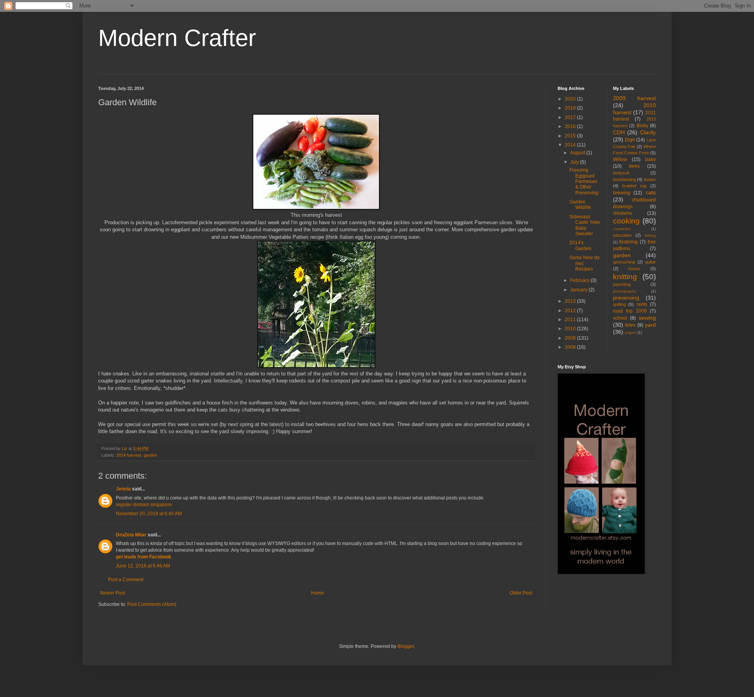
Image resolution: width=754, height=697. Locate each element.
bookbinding (624, 179)
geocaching (624, 262)
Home (317, 593)
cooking (626, 221)
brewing (621, 193)
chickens (622, 213)
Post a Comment (125, 579)
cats (651, 192)
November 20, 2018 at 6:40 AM (149, 513)
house (634, 268)
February (580, 280)
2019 (571, 108)
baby (650, 159)
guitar (650, 262)
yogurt (630, 332)
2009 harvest (634, 98)
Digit (630, 140)
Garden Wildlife (580, 204)
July (575, 162)
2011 (571, 319)
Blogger (405, 646)
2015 (571, 136)
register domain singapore (144, 504)
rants (642, 304)
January (579, 290)
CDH (619, 132)
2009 (571, 338)
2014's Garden (580, 245)
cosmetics (622, 229)
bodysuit (621, 172)
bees (634, 166)
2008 (571, 347)
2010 (571, 328)
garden (150, 455)
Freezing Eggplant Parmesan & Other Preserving (583, 181)
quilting (619, 304)
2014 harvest (128, 455)
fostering (628, 242)
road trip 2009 (630, 311)
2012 (571, 310)
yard (650, 325)
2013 (571, 301)
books (650, 179)
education (622, 235)
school (620, 318)
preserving (626, 298)
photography (624, 291)
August (578, 152)
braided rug (634, 185)
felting (650, 235)
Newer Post (112, 593)
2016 (571, 126)
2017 (571, 117)
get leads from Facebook (143, 557)
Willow (620, 159)
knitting (625, 277)
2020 (571, 99)
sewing (647, 318)
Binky (642, 125)
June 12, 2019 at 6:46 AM (143, 566)
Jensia (123, 489)
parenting (622, 284)
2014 (571, 145)
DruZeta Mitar (131, 535)
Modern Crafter (177, 38)
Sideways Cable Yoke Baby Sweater (584, 225)
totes (630, 325)
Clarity (648, 132)
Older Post (521, 593)
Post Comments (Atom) (151, 604)
